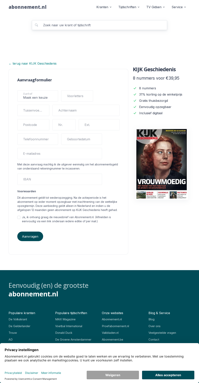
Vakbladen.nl (110, 333)
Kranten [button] (102, 7)
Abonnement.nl (112, 319)
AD (11, 339)
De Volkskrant (18, 319)
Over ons (154, 326)
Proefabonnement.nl (115, 326)
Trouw (13, 333)
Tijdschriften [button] (127, 7)
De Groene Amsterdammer (73, 339)
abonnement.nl (27, 7)
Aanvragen (30, 236)
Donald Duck (63, 333)
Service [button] (177, 7)
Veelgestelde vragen (162, 333)
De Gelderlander (19, 326)
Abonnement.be (112, 339)
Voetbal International (68, 326)
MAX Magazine (65, 319)
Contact (153, 339)
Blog (151, 319)
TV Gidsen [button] (153, 7)
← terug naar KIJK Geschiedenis (33, 63)
